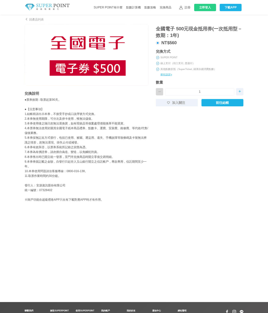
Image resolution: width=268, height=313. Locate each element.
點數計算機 (133, 7)
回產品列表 (36, 19)
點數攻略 (150, 7)
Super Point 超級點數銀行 (47, 7)
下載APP (231, 7)
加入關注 (178, 103)
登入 (205, 7)
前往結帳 (222, 103)
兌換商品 (165, 7)
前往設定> (166, 74)
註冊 (188, 7)
